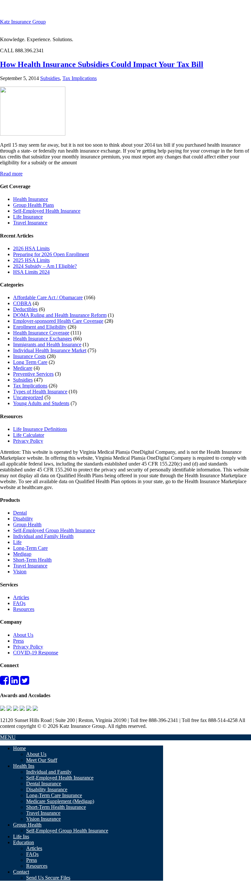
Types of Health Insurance (40, 391)
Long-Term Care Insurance (54, 795)
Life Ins (21, 836)
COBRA (22, 303)
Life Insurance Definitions (40, 429)
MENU (8, 737)
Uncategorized (28, 397)
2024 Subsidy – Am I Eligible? (45, 266)
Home (19, 748)
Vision (19, 571)
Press (18, 641)
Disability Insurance (46, 789)
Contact (21, 872)
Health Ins (23, 766)
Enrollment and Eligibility (39, 327)
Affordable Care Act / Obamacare (48, 297)
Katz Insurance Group (23, 22)
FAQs (19, 603)
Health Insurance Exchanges (42, 338)
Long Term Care (30, 362)
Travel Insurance (30, 222)
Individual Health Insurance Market (49, 350)
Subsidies (50, 78)
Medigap (22, 554)
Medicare (22, 368)
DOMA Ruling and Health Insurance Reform (60, 315)
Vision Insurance (43, 819)
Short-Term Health (32, 560)
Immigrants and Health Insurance (47, 344)
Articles (21, 597)
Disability (23, 518)
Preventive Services (33, 374)
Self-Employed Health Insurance (46, 211)
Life (17, 542)
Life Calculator (28, 435)
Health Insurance (30, 199)
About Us (23, 635)
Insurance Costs (29, 356)
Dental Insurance (43, 783)
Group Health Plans (33, 205)
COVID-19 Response (35, 652)
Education (23, 842)
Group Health (27, 524)
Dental (20, 513)
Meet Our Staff (41, 760)
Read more (11, 173)
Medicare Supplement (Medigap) (60, 801)
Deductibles (25, 309)
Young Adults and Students (41, 403)
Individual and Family (49, 772)
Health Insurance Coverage (41, 333)
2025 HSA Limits (31, 260)
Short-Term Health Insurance (56, 807)
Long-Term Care (30, 548)
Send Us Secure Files (48, 877)
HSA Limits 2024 (31, 272)
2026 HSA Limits (31, 248)
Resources (23, 609)
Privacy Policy (28, 441)
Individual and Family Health (43, 536)
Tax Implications (79, 78)
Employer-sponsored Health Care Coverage (58, 321)
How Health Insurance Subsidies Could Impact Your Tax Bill (101, 64)
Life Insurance (28, 217)
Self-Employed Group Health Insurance (54, 530)
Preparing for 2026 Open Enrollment (51, 254)
